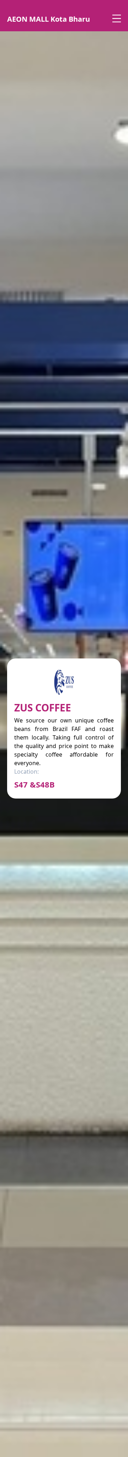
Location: (26, 771)
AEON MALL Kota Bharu (48, 19)
